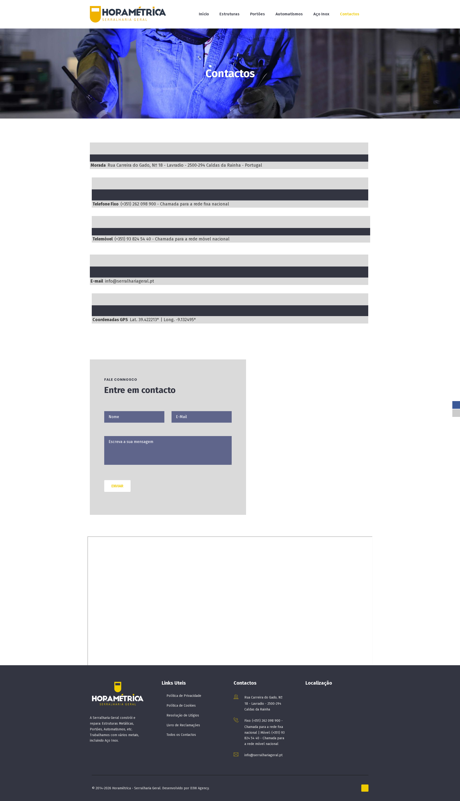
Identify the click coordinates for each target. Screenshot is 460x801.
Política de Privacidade (184, 696)
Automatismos (289, 14)
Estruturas (229, 14)
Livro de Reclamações (183, 725)
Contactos (349, 14)
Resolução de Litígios (183, 715)
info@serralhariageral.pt (263, 755)
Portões (257, 14)
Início (204, 14)
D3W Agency (199, 788)
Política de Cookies (181, 706)
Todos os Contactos (181, 735)
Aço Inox (321, 14)
